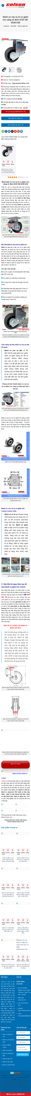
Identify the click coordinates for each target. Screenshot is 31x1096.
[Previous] (4, 51)
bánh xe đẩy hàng (15, 1081)
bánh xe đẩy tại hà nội (18, 1085)
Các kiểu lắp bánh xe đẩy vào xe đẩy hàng (15, 102)
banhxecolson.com (20, 1075)
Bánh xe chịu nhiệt (8, 1061)
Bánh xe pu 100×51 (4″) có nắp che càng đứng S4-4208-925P (8, 966)
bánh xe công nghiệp (19, 1083)
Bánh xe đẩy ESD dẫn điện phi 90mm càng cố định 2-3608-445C (23, 894)
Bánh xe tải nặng (7, 1050)
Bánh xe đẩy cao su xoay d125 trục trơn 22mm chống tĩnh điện (8, 859)
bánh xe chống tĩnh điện (14, 1091)
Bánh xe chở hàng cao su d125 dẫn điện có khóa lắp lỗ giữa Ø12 (8, 894)
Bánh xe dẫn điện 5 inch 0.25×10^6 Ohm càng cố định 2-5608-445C (23, 930)
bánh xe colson (24, 1087)
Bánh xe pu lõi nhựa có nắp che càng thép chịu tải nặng (23, 966)
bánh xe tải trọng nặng (15, 1089)
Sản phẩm (13, 26)
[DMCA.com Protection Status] (15, 1073)
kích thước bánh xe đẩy (8, 420)
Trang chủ (6, 26)
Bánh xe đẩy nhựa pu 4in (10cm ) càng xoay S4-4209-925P (23, 859)
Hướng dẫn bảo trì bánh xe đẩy (12, 108)
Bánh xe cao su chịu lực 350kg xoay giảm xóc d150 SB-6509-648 (8, 171)
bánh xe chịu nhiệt (14, 1087)
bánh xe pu (10, 1083)
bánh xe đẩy (20, 426)
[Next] (27, 51)
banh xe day (5, 1089)
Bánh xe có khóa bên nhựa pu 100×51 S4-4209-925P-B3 (8, 929)
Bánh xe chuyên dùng (9, 1064)
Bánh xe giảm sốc (23, 26)
